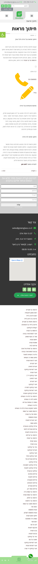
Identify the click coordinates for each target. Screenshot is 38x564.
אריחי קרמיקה (33, 462)
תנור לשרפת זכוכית (31, 545)
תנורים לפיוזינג (32, 366)
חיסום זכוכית (33, 340)
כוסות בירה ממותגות (31, 519)
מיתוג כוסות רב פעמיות (30, 357)
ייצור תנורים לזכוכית (31, 420)
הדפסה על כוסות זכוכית (30, 495)
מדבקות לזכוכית (32, 528)
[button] (7, 9)
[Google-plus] (9, 5)
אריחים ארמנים (32, 474)
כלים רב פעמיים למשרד (30, 354)
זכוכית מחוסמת (32, 417)
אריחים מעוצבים (32, 480)
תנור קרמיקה (33, 453)
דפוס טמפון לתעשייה (31, 313)
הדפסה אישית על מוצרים (29, 322)
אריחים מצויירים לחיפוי (30, 429)
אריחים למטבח (32, 477)
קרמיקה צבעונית (32, 471)
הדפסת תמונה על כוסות (30, 411)
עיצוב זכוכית (33, 441)
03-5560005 (32, 79)
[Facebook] (2, 5)
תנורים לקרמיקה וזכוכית (30, 393)
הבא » (3, 171)
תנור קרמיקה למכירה (31, 387)
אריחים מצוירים (32, 486)
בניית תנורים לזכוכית (31, 432)
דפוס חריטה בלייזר (31, 316)
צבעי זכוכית (33, 444)
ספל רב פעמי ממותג (31, 337)
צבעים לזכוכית (33, 534)
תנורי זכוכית (33, 372)
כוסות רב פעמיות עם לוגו (30, 402)
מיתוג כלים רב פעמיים (30, 399)
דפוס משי (34, 522)
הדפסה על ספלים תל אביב (29, 349)
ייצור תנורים (33, 363)
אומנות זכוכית (33, 343)
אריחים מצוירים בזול (31, 459)
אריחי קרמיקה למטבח (30, 468)
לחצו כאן (24, 164)
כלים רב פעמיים (32, 405)
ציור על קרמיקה (32, 447)
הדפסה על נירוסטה (31, 501)
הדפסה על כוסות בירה (30, 492)
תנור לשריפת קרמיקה (30, 369)
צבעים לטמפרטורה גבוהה (29, 351)
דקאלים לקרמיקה (32, 328)
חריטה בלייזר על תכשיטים (29, 325)
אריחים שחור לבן (32, 489)
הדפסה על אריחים (31, 435)
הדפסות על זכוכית (31, 331)
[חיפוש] (14, 6)
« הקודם (33, 171)
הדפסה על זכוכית (32, 438)
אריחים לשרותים (32, 483)
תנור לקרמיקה (33, 384)
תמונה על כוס (33, 540)
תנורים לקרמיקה (32, 450)
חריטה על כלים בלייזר (30, 319)
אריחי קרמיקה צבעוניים (30, 426)
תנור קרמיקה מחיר (31, 456)
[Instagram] (5, 5)
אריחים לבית (33, 346)
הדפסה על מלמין (32, 498)
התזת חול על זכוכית (31, 414)
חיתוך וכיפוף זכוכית (31, 516)
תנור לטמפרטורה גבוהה (30, 334)
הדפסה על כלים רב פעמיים (29, 396)
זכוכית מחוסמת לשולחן (30, 513)
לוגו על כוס (34, 525)
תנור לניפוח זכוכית (31, 360)
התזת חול (34, 507)
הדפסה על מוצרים (31, 310)
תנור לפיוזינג (33, 378)
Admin (32, 35)
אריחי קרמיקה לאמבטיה (30, 465)
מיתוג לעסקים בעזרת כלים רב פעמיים (26, 408)
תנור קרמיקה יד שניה (30, 548)
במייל (34, 93)
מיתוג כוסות (33, 423)
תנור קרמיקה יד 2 (32, 375)
